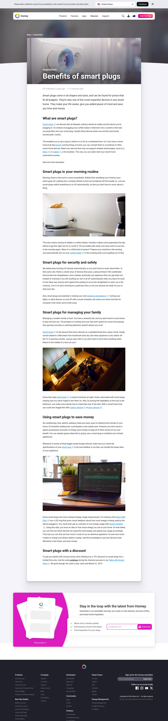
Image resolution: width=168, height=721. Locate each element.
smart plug (66, 447)
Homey (58, 145)
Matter (94, 691)
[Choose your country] (134, 16)
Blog (29, 35)
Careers (43, 678)
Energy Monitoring (98, 706)
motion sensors (76, 407)
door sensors (94, 407)
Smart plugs (48, 124)
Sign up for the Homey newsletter (139, 675)
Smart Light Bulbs (21, 716)
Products (63, 16)
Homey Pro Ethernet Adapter (25, 694)
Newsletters (45, 698)
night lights (62, 397)
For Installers (70, 714)
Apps (84, 16)
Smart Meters (20, 719)
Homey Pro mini (20, 685)
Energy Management (99, 703)
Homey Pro (19, 682)
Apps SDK (69, 682)
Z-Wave (94, 678)
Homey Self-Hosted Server (24, 688)
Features (74, 16)
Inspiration (38, 35)
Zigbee (56, 152)
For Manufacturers (72, 718)
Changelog (70, 688)
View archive (39, 643)
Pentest (69, 706)
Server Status (71, 691)
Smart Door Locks (21, 706)
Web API (69, 685)
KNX (93, 685)
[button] (115, 4)
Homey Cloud (19, 678)
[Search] (123, 16)
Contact (43, 701)
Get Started (70, 678)
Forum (68, 703)
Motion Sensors (20, 703)
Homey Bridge (20, 691)
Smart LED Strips (21, 712)
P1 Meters (95, 709)
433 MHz (95, 688)
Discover (94, 16)
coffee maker (75, 253)
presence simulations (96, 296)
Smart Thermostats (22, 709)
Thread (94, 694)
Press (43, 694)
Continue (142, 4)
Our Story (44, 682)
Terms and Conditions (145, 699)
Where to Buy (45, 688)
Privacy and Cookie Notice (128, 699)
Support (105, 16)
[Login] (128, 16)
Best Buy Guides (21, 699)
